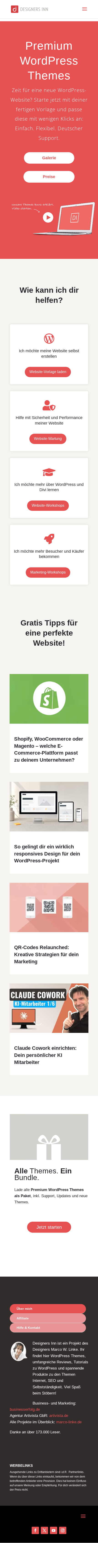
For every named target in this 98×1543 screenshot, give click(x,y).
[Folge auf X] (44, 1530)
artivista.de (58, 1415)
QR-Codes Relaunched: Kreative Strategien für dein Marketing (46, 954)
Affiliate (23, 1318)
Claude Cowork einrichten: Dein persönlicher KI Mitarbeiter (45, 1055)
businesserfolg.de (25, 1409)
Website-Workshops (48, 505)
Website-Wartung (48, 439)
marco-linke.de (69, 1422)
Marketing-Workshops (48, 572)
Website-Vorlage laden (47, 372)
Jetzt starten (49, 1227)
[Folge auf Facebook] (35, 1530)
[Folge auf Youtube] (53, 1530)
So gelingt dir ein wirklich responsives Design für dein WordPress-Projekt (47, 854)
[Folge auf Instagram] (62, 1530)
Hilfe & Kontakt (28, 1327)
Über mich (24, 1308)
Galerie (49, 158)
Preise (49, 176)
